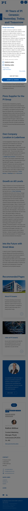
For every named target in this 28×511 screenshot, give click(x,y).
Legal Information (7, 69)
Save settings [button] (14, 76)
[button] (14, 80)
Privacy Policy (6, 67)
